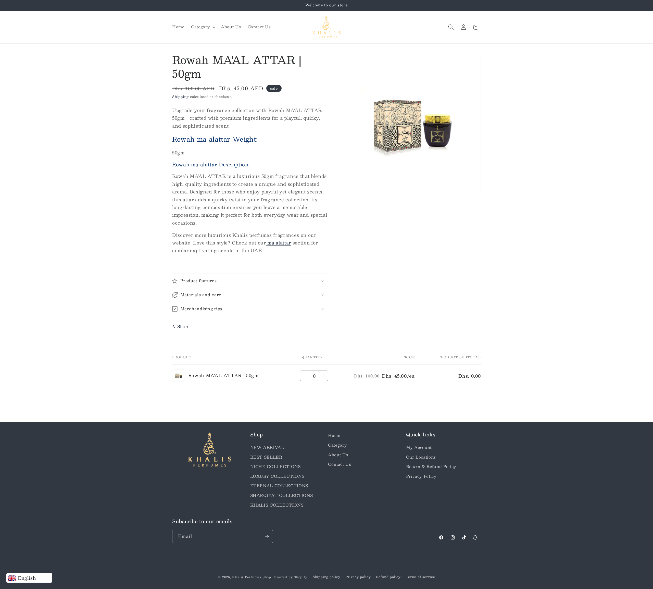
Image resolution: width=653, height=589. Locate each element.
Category (337, 444)
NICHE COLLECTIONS (275, 466)
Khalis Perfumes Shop (251, 577)
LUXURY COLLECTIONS (277, 476)
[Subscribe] (267, 536)
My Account (419, 447)
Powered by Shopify (289, 577)
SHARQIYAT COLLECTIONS (281, 495)
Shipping (180, 97)
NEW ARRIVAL (267, 447)
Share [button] (183, 326)
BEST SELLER (266, 456)
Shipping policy (326, 576)
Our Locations (421, 456)
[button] (203, 27)
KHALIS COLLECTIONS (277, 504)
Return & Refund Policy (431, 466)
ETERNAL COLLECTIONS (279, 485)
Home (334, 435)
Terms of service (420, 576)
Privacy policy (358, 576)
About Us (338, 454)
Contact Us (339, 464)
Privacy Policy (421, 476)
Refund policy (388, 576)
